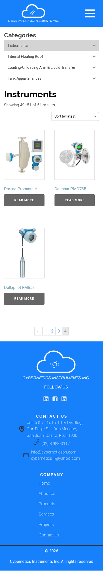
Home (44, 483)
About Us (47, 493)
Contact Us (49, 535)
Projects (46, 524)
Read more (24, 200)
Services (46, 514)
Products (47, 504)
